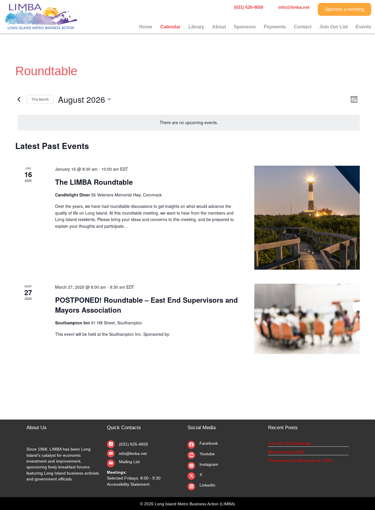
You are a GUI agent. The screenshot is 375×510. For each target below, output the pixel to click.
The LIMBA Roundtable (94, 182)
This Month (40, 99)
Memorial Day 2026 (286, 452)
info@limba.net (133, 453)
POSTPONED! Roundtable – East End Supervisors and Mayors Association (146, 305)
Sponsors (245, 26)
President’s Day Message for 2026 (300, 460)
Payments (275, 26)
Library (196, 26)
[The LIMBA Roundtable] (307, 218)
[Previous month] (18, 99)
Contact (302, 26)
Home (145, 26)
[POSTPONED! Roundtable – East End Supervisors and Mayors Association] (307, 319)
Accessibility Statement (128, 484)
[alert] (189, 122)
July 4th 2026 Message (289, 443)
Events (363, 26)
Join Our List (333, 26)
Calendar (170, 26)
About (219, 26)
